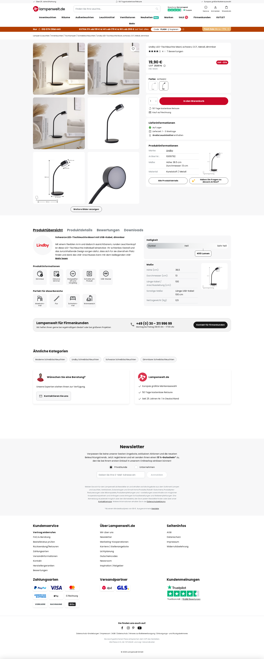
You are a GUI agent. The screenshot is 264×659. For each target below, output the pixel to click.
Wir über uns (106, 532)
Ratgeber (118, 565)
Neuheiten (149, 17)
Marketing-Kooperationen (114, 541)
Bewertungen (108, 230)
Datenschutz (174, 537)
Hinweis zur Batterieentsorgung (142, 633)
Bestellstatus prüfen (44, 541)
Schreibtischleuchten (86, 36)
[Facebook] (124, 628)
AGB (169, 532)
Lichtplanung (107, 551)
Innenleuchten (57, 36)
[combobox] (117, 9)
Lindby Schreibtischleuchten (85, 359)
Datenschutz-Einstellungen (87, 633)
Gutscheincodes (109, 556)
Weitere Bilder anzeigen (86, 209)
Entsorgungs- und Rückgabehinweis (172, 633)
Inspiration (105, 565)
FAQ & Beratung (41, 537)
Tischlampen (70, 36)
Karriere (104, 546)
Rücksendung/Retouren (46, 546)
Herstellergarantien (43, 565)
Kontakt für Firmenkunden (210, 324)
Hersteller (155, 508)
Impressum (173, 541)
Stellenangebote (120, 546)
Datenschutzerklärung (156, 501)
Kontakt (37, 560)
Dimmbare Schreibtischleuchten (158, 359)
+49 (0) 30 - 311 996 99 (154, 323)
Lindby (169, 150)
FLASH (166, 29)
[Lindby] (43, 245)
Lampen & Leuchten (41, 36)
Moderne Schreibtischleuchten (50, 359)
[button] (59, 123)
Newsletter (106, 537)
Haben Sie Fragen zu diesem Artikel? (210, 180)
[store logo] (49, 9)
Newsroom (106, 560)
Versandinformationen (45, 556)
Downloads (133, 230)
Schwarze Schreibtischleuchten (121, 359)
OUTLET (220, 17)
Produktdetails (79, 230)
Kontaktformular (105, 501)
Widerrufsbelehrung (177, 546)
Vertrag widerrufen (44, 532)
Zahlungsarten (41, 551)
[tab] (48, 230)
